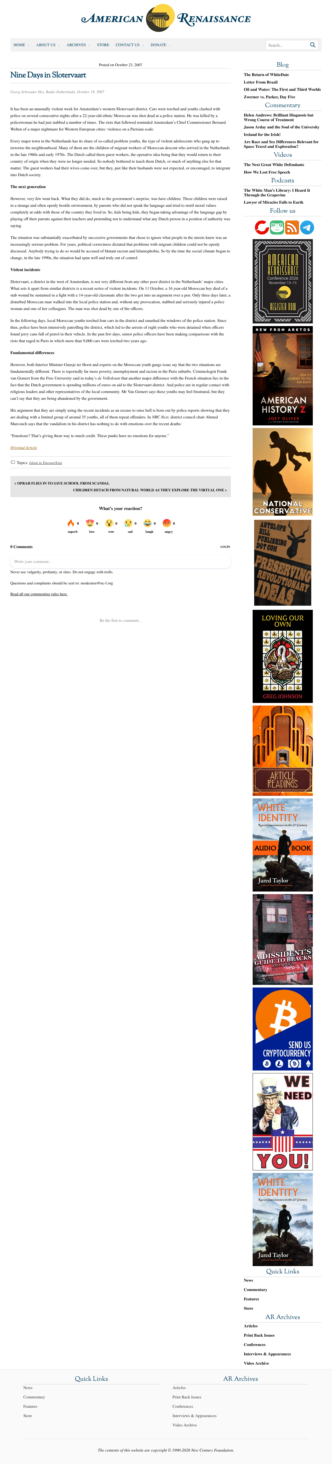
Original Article (23, 447)
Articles (251, 1326)
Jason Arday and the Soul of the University (282, 127)
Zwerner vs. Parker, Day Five (269, 97)
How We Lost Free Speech (267, 172)
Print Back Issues (259, 1335)
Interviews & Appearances (267, 1354)
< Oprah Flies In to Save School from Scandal (61, 483)
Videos (282, 155)
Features (251, 1299)
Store (103, 44)
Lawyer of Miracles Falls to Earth (273, 202)
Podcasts (282, 181)
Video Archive (256, 1363)
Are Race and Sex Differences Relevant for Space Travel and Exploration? (281, 144)
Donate (158, 44)
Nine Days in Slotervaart (48, 75)
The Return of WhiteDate (266, 74)
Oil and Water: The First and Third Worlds (282, 89)
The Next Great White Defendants (274, 164)
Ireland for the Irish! (262, 134)
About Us (46, 44)
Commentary (282, 105)
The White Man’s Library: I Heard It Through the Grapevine (277, 192)
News (248, 1280)
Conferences (255, 1345)
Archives (76, 44)
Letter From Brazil (261, 82)
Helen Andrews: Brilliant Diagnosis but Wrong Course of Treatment (278, 117)
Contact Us (128, 44)
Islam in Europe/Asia (45, 462)
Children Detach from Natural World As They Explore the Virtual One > (150, 490)
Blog (283, 65)
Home (19, 44)
